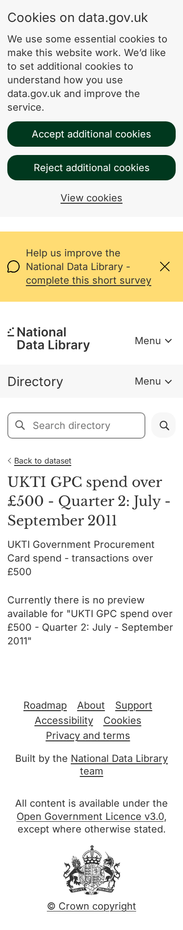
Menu (148, 341)
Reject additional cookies (92, 168)
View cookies (91, 198)
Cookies (122, 720)
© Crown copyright (91, 906)
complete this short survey (88, 280)
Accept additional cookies (91, 134)
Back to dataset (42, 460)
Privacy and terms (88, 735)
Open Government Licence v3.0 (90, 816)
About (91, 705)
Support (133, 705)
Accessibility (64, 720)
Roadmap (45, 705)
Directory (35, 381)
